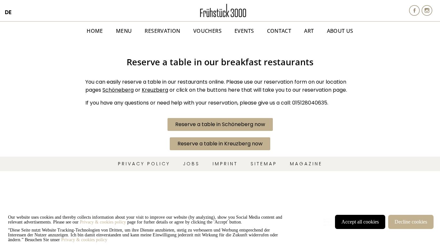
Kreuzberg (155, 90)
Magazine (306, 163)
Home (95, 30)
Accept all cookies (360, 221)
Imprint (225, 163)
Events (244, 30)
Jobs (191, 163)
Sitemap (264, 163)
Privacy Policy (144, 163)
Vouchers (207, 30)
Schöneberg (118, 90)
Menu (124, 30)
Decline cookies (411, 221)
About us (340, 30)
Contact (279, 30)
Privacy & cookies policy (103, 222)
